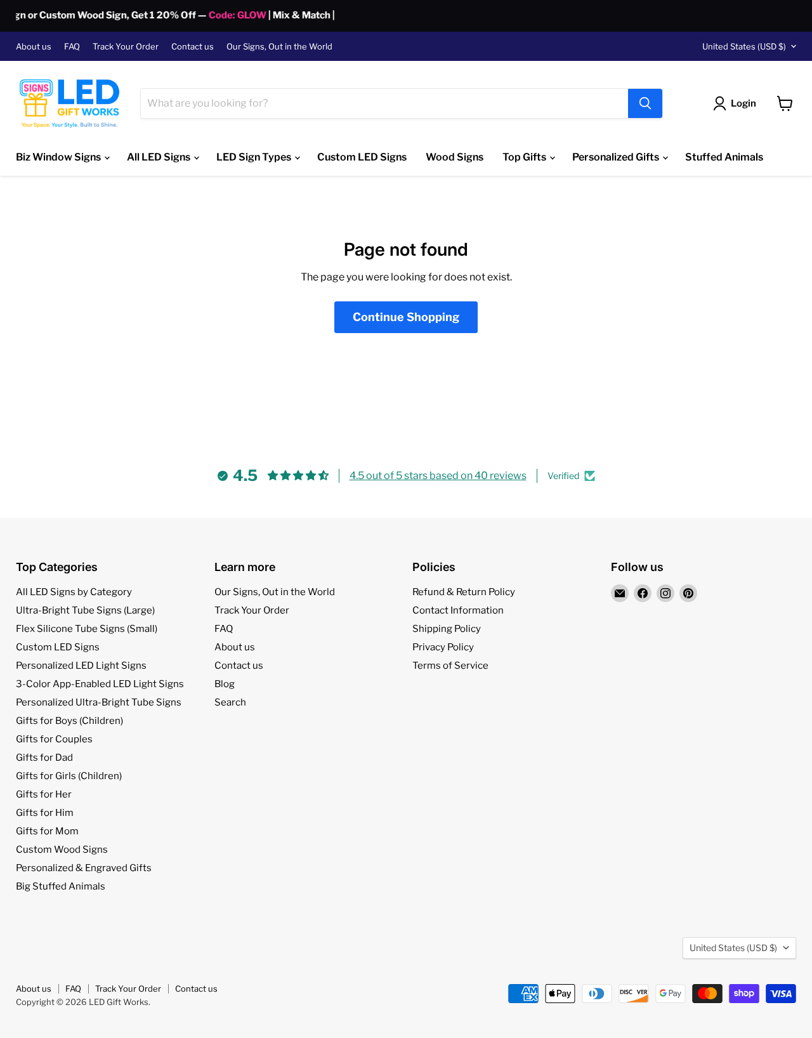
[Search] (645, 103)
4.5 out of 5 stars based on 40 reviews (438, 476)
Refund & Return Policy (463, 592)
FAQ (72, 46)
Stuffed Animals (724, 157)
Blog (224, 684)
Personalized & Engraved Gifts (84, 868)
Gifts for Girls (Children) (69, 776)
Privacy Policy (443, 647)
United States (744, 46)
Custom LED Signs (362, 157)
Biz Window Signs (59, 157)
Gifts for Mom (47, 831)
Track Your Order (126, 46)
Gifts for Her (44, 794)
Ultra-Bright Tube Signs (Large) (85, 610)
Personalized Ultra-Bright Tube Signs (98, 702)
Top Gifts (525, 157)
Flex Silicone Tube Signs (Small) (86, 628)
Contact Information (458, 610)
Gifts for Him (45, 812)
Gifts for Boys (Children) (69, 720)
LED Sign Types (254, 157)
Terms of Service (450, 665)
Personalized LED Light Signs (81, 665)
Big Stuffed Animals (60, 886)
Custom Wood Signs (62, 849)
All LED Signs (159, 157)
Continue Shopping (406, 317)
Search (230, 702)
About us (33, 46)
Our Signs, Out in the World (279, 46)
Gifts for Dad (44, 757)
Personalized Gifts (616, 157)
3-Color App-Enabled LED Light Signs (100, 684)
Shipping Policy (446, 628)
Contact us (192, 46)
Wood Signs (454, 157)
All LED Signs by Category (74, 592)
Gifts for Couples (54, 739)
